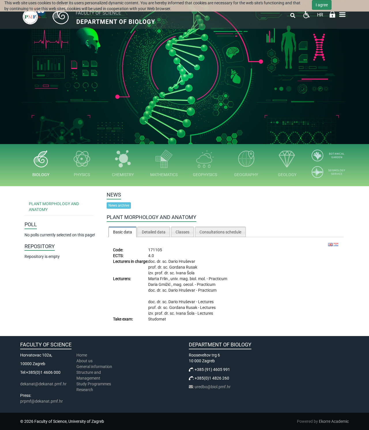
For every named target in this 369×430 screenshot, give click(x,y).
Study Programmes (93, 384)
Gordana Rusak (183, 267)
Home (81, 355)
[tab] (122, 232)
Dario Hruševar (181, 261)
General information (94, 366)
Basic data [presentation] (122, 232)
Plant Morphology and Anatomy (54, 206)
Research (85, 389)
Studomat (157, 319)
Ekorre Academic (334, 421)
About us (84, 361)
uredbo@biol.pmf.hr (213, 386)
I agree (322, 5)
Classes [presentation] (182, 232)
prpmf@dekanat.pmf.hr (41, 401)
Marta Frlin (158, 278)
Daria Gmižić (160, 284)
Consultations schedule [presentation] (220, 232)
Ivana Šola (185, 273)
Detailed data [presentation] (153, 232)
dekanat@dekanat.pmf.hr (43, 384)
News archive (118, 205)
